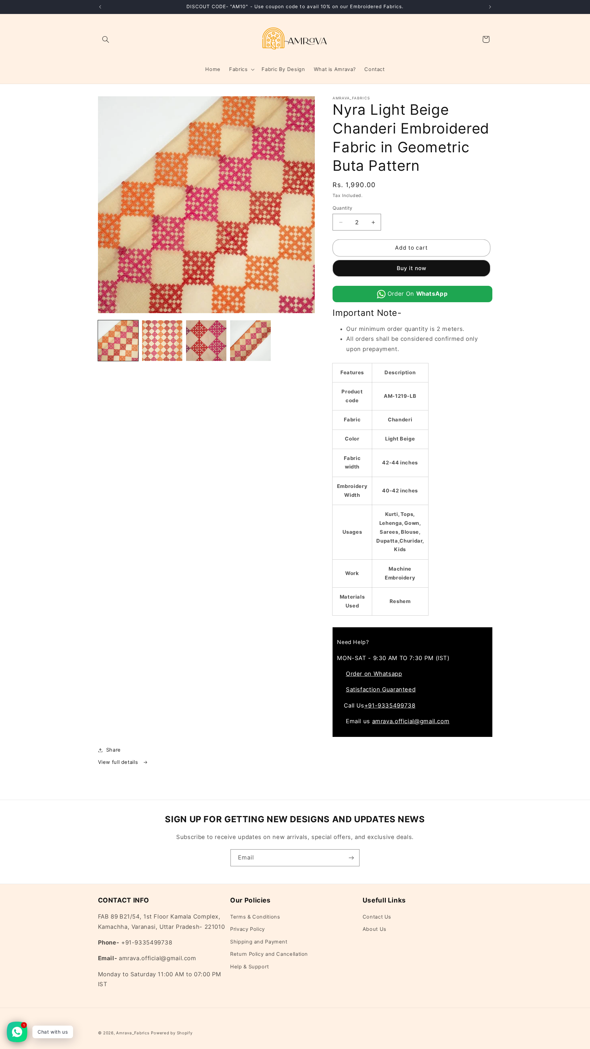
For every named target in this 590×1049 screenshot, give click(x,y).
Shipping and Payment (258, 942)
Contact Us (377, 917)
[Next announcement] (489, 7)
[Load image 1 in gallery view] (118, 340)
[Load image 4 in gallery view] (250, 340)
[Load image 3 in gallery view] (206, 340)
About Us (375, 929)
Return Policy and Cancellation (269, 954)
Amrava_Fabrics (132, 1033)
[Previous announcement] (100, 7)
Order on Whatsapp (374, 673)
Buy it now (412, 268)
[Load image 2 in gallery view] (162, 340)
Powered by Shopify (171, 1033)
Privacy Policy (247, 929)
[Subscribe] (351, 857)
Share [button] (113, 750)
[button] (106, 39)
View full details (119, 762)
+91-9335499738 (390, 705)
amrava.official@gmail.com (411, 721)
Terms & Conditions (255, 917)
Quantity (342, 208)
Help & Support (249, 967)
